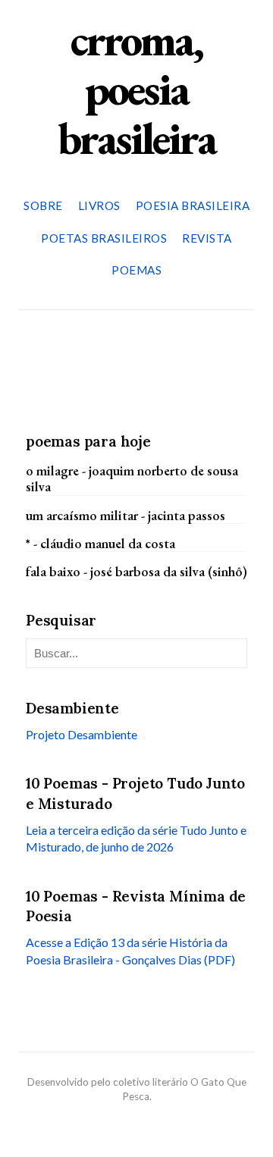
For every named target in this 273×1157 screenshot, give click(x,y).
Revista (207, 238)
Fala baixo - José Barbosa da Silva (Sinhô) (136, 571)
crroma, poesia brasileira (136, 89)
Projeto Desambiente (81, 734)
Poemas (136, 270)
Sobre (43, 205)
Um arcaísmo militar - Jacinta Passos (125, 515)
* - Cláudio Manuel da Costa (100, 543)
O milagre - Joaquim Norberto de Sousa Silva (132, 478)
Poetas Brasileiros (104, 238)
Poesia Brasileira (193, 205)
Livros (99, 205)
